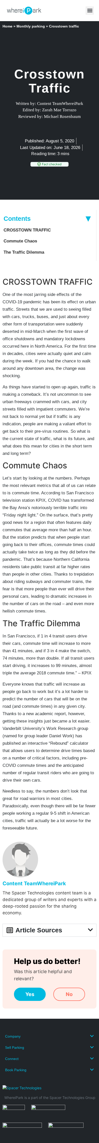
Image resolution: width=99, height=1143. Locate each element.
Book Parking (15, 1070)
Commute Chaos (20, 241)
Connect (12, 1059)
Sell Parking (14, 1047)
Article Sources (38, 930)
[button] (90, 10)
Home (7, 26)
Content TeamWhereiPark (34, 883)
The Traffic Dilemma (24, 252)
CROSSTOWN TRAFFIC (27, 230)
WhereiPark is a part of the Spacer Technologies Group (49, 1098)
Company (13, 1036)
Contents (17, 218)
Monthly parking (30, 26)
